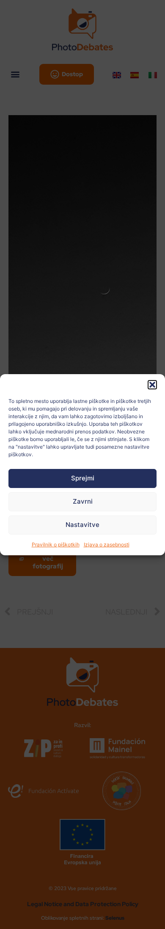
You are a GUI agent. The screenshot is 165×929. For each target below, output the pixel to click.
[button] (152, 384)
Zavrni (83, 501)
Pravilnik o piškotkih (56, 544)
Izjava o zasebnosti (106, 544)
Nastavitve (82, 525)
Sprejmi (82, 478)
